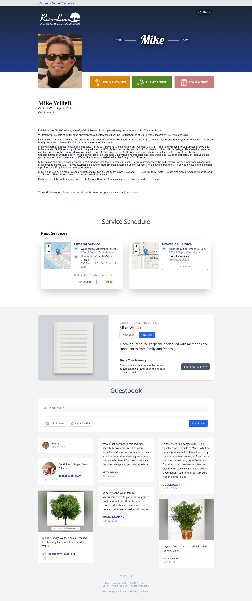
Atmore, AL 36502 (179, 259)
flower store (131, 192)
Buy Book (147, 334)
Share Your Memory (195, 366)
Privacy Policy (116, 585)
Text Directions (85, 281)
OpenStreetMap (129, 591)
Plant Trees (109, 281)
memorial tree (79, 192)
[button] (58, 251)
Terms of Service (135, 585)
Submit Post (198, 423)
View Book (128, 334)
